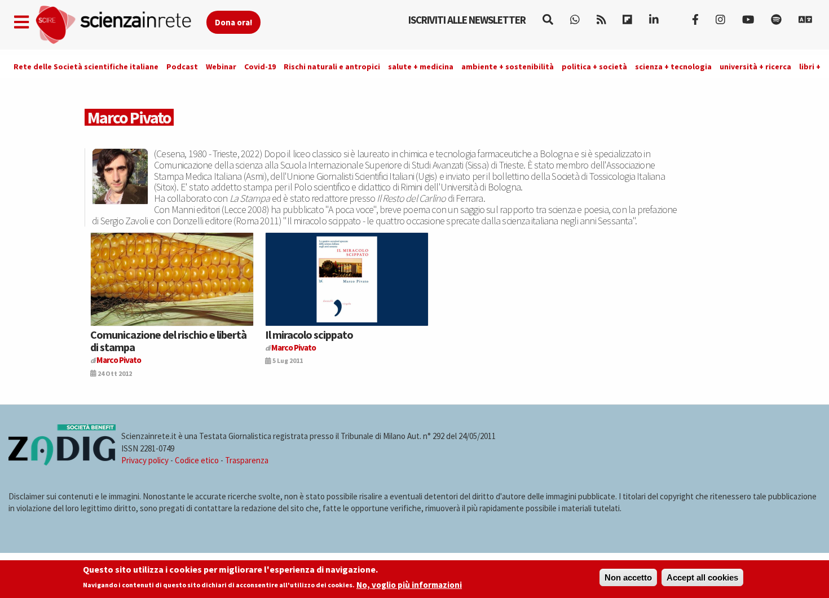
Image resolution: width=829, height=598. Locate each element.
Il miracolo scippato (309, 334)
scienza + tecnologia (673, 66)
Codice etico (197, 460)
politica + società (594, 66)
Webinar (221, 66)
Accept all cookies (702, 577)
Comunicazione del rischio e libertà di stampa (168, 340)
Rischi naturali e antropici (332, 66)
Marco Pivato (118, 360)
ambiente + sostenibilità (507, 66)
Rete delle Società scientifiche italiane (86, 66)
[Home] (120, 25)
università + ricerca (755, 66)
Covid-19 (260, 66)
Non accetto (628, 577)
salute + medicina (420, 66)
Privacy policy (145, 460)
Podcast (182, 66)
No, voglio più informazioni (409, 584)
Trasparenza (246, 460)
